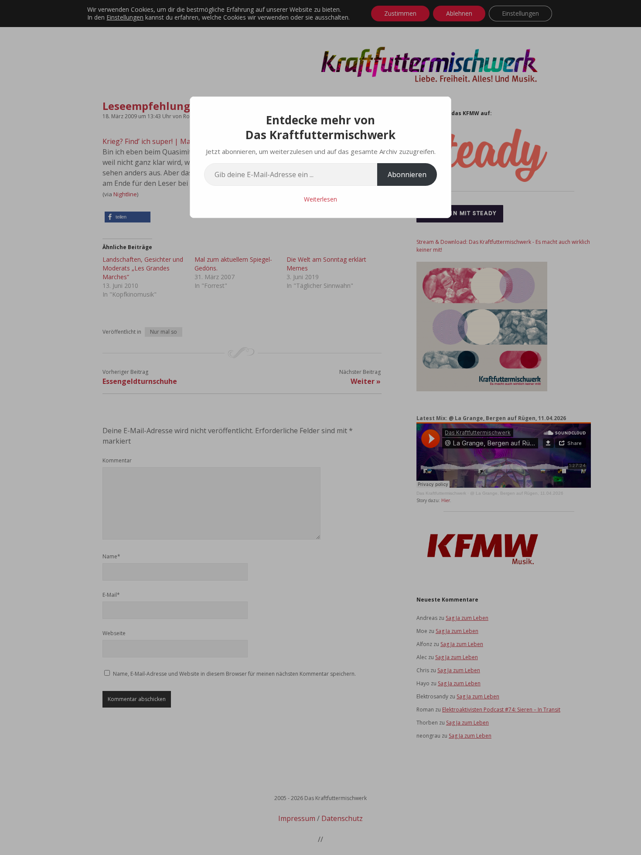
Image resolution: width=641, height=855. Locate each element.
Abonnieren (407, 174)
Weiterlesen (320, 199)
